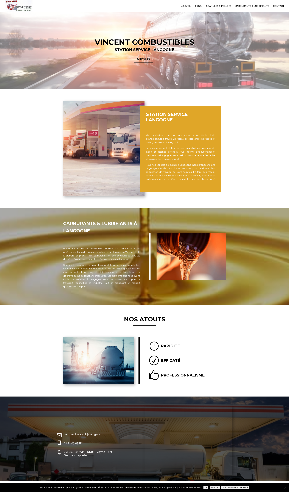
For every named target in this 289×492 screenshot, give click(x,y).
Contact (143, 59)
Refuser (215, 487)
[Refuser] (285, 487)
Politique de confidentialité (235, 487)
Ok (206, 487)
